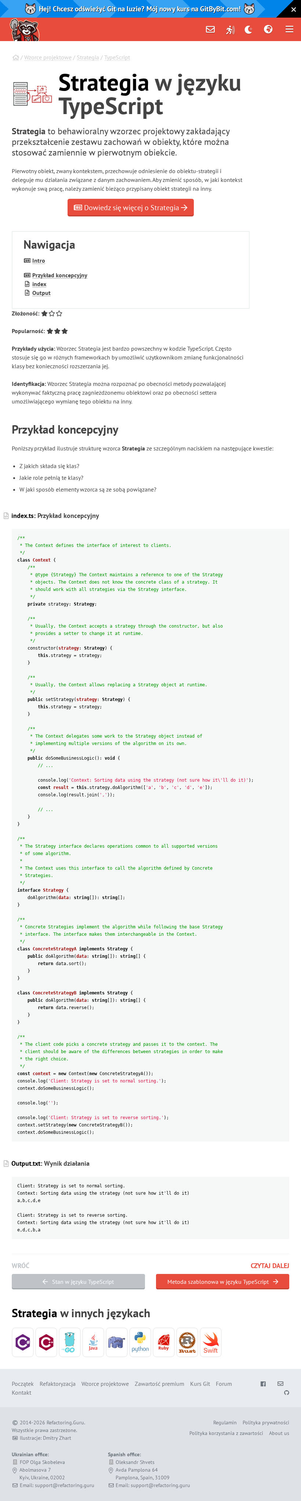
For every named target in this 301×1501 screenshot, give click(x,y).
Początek (23, 1384)
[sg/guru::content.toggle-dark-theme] (248, 29)
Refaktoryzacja (58, 1384)
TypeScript (117, 57)
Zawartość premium (159, 1384)
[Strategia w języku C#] (23, 1342)
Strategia (88, 57)
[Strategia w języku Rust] (187, 1342)
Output (41, 292)
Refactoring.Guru (65, 1422)
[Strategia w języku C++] (46, 1342)
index (39, 284)
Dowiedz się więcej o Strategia (131, 207)
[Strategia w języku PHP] (117, 1342)
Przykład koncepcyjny (59, 275)
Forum (224, 1384)
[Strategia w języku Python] (140, 1342)
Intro (38, 260)
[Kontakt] (210, 29)
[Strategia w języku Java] (93, 1342)
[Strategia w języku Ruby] (164, 1342)
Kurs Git (200, 1384)
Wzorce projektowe (48, 57)
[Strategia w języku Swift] (211, 1342)
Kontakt (21, 1392)
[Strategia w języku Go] (70, 1342)
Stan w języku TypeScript (82, 1281)
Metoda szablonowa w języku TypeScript (218, 1281)
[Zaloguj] (230, 29)
